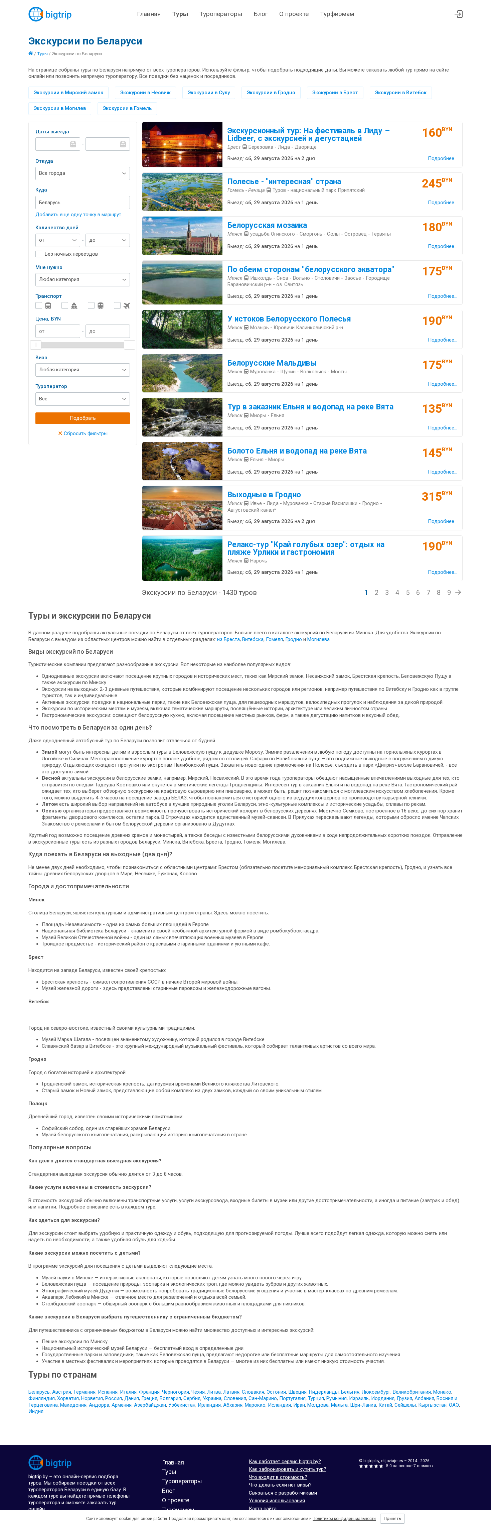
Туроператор (51, 386)
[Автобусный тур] (43, 305)
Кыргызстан (432, 1405)
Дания (131, 1398)
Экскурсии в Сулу (209, 93)
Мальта (339, 1405)
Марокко (255, 1405)
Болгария (170, 1398)
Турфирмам (337, 14)
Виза (41, 358)
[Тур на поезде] (96, 305)
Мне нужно (48, 267)
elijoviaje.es (392, 1460)
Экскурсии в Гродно (271, 93)
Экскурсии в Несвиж (145, 93)
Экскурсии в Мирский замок (68, 93)
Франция (149, 1392)
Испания (108, 1392)
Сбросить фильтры (83, 433)
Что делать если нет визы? (280, 1485)
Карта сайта (263, 1509)
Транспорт (48, 296)
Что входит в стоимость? (278, 1477)
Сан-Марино (263, 1398)
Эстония (276, 1392)
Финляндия (41, 1398)
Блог (261, 14)
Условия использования (277, 1501)
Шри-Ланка (363, 1405)
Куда (41, 190)
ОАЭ (454, 1405)
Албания (424, 1398)
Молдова (318, 1405)
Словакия (253, 1392)
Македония (73, 1405)
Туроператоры (220, 14)
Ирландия (209, 1405)
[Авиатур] (122, 305)
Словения (235, 1398)
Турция (316, 1398)
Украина (212, 1398)
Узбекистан (181, 1405)
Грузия (404, 1398)
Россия (113, 1398)
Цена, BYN (48, 319)
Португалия (292, 1398)
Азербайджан (150, 1405)
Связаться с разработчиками (283, 1493)
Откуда (44, 161)
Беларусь (39, 1392)
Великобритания (412, 1392)
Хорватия (68, 1398)
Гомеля (274, 639)
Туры (180, 14)
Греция (149, 1398)
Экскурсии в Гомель (127, 108)
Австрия (61, 1392)
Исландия (279, 1405)
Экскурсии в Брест (335, 93)
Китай (385, 1405)
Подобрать (83, 418)
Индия (35, 1411)
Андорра (99, 1405)
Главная (149, 14)
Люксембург (376, 1392)
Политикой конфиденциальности (344, 1518)
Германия (84, 1392)
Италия (128, 1392)
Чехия (198, 1392)
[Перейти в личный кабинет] (458, 14)
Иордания (382, 1398)
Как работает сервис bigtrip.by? (285, 1461)
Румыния (336, 1398)
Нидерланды (324, 1392)
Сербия (191, 1398)
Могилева (318, 639)
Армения (122, 1405)
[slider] (35, 345)
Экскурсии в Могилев (60, 108)
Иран (299, 1405)
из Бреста (228, 639)
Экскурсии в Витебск (401, 93)
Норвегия (92, 1398)
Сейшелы (405, 1405)
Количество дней (56, 228)
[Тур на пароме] (69, 305)
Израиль (359, 1398)
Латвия (231, 1392)
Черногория (175, 1392)
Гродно (294, 639)
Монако (442, 1392)
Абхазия (232, 1405)
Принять (392, 1518)
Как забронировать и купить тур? (287, 1469)
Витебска (253, 639)
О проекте (294, 14)
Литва (214, 1392)
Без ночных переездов (71, 254)
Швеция (297, 1392)
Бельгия (350, 1392)
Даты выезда (52, 132)
